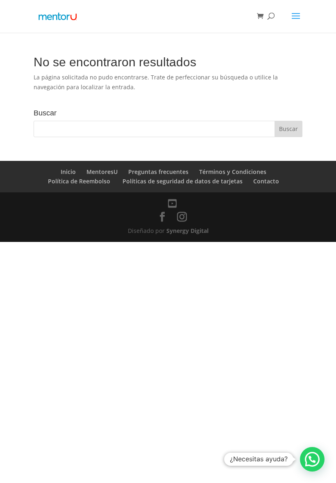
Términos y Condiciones (232, 172)
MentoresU (102, 172)
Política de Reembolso (80, 181)
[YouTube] (172, 203)
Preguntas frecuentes (158, 172)
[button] (312, 459)
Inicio (68, 172)
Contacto (266, 181)
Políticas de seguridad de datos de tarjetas (183, 181)
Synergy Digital (187, 231)
